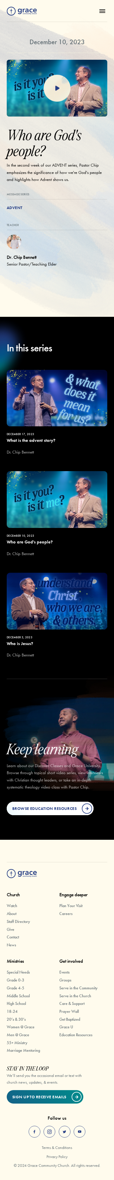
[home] (22, 11)
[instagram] (49, 1132)
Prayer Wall (69, 1011)
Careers (65, 913)
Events (64, 972)
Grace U (66, 1026)
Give (10, 929)
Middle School (18, 995)
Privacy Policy (57, 1156)
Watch (12, 905)
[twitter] (64, 1132)
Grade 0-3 (15, 980)
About (11, 913)
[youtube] (79, 1132)
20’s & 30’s (16, 1019)
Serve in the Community (78, 988)
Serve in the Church (75, 995)
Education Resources (75, 1034)
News (11, 945)
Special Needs (18, 972)
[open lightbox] (57, 88)
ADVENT (15, 207)
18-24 (12, 1011)
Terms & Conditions (57, 1147)
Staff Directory (18, 921)
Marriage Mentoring (23, 1050)
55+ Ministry (17, 1042)
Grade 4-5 (15, 988)
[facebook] (34, 1132)
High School (16, 1003)
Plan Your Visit (70, 905)
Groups (65, 980)
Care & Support (71, 1003)
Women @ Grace (20, 1026)
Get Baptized (69, 1019)
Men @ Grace (18, 1034)
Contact (13, 937)
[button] (101, 11)
